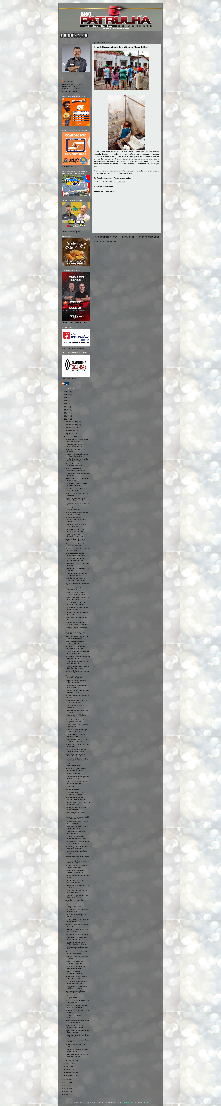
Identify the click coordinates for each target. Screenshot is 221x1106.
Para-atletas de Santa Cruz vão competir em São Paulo (76, 740)
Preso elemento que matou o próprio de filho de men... (75, 559)
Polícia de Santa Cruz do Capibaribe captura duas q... (76, 963)
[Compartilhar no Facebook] (122, 182)
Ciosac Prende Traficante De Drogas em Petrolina (75, 721)
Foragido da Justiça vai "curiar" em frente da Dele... (77, 930)
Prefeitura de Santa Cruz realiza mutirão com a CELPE (77, 1006)
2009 (66, 1091)
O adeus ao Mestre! (72, 789)
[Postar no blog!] (119, 182)
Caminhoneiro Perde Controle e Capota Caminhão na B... (76, 589)
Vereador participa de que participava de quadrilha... (75, 677)
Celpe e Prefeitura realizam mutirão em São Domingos (75, 555)
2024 (66, 398)
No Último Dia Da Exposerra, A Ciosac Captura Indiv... (76, 867)
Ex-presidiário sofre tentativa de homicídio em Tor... (76, 832)
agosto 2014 (70, 434)
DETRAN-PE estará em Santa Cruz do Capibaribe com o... (76, 594)
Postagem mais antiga (148, 237)
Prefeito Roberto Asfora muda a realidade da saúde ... (76, 987)
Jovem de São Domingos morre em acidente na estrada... (76, 647)
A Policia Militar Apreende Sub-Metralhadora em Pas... (76, 982)
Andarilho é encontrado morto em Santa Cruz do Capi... (77, 691)
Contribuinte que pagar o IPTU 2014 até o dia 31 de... (76, 701)
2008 (66, 1094)
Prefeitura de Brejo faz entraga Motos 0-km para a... (76, 730)
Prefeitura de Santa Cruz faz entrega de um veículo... (75, 972)
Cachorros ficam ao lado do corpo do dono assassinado (77, 782)
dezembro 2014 (71, 422)
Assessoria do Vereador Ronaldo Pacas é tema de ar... (77, 828)
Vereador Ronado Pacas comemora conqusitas (74, 465)
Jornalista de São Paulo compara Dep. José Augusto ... (77, 847)
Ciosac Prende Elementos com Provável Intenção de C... (76, 499)
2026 (66, 392)
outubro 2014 (71, 428)
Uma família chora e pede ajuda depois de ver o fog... (77, 460)
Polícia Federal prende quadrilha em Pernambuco (77, 891)
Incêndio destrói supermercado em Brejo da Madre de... (77, 662)
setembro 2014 (71, 431)
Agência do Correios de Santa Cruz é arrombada (76, 525)
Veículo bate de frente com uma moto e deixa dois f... (76, 686)
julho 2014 (70, 437)
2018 (66, 407)
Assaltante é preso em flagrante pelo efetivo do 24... (76, 808)
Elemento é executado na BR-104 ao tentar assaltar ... (77, 818)
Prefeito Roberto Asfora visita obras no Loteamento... (76, 938)
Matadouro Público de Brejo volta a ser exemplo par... (78, 803)
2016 (66, 413)
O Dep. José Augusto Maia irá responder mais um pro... (76, 770)
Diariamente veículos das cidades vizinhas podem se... (77, 1021)
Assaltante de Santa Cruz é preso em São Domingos (77, 857)
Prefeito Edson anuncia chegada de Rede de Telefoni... (77, 948)
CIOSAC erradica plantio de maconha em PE (75, 735)
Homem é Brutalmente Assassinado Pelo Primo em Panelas (76, 519)
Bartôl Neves (68, 81)
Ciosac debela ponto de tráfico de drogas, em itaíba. (77, 1031)
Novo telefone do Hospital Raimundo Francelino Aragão (76, 798)
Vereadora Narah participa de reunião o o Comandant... (76, 530)
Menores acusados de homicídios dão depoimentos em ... (77, 953)
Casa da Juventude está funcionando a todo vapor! (75, 470)
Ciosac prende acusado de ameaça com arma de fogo (75, 1026)
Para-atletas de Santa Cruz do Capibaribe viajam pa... (76, 535)
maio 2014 (70, 1063)
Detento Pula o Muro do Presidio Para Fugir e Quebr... (77, 977)
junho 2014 (70, 1060)
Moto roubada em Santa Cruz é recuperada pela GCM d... (76, 545)
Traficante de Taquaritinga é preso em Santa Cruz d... (77, 672)
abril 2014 (69, 1066)
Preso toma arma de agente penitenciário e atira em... (75, 445)
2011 (66, 1085)
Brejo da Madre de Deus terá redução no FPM (75, 706)
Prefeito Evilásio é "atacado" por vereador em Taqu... (77, 574)
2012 (66, 1082)
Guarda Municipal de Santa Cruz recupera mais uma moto (77, 760)
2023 (66, 401)
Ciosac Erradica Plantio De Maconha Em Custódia (75, 813)
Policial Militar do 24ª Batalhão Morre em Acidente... (76, 716)
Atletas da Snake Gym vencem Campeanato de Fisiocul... (76, 540)
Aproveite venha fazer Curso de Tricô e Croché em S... (76, 755)
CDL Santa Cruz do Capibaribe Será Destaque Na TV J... (76, 967)
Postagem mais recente (105, 237)
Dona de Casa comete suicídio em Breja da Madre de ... (77, 509)
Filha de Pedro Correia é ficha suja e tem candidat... (77, 920)
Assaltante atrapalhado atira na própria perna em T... (76, 765)
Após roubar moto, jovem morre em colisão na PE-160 (76, 633)
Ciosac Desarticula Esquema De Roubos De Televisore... (77, 638)
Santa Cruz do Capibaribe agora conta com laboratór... (77, 455)
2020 (66, 404)
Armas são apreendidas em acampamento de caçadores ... (77, 837)
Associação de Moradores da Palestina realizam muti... (76, 750)
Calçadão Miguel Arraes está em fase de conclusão (77, 489)
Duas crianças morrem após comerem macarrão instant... (76, 623)
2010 (66, 1088)
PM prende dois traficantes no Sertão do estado (76, 682)
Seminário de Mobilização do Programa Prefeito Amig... (75, 579)
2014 (66, 419)
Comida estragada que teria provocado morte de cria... (75, 603)
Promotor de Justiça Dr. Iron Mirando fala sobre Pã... (75, 793)
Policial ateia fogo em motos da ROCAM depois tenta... (76, 484)
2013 (66, 1079)
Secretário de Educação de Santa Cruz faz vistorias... (77, 842)
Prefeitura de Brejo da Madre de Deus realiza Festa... (77, 896)
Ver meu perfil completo (70, 91)
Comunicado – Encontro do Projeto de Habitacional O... (78, 550)
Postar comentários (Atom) (109, 241)
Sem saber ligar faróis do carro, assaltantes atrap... (76, 628)
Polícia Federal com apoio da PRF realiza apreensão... (77, 599)
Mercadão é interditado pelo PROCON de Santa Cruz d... (76, 943)
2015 (66, 416)
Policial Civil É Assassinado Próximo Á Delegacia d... (75, 871)
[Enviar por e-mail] (117, 182)
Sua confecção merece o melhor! (77, 934)
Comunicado (70, 786)
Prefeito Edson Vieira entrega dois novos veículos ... (77, 911)
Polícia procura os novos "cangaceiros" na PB (74, 906)
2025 (66, 395)
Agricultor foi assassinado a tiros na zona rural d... (77, 1050)
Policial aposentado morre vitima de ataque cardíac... (77, 608)
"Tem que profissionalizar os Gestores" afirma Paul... (75, 992)
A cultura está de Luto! (73, 773)
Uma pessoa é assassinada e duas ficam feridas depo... (78, 657)
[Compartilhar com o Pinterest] (124, 182)
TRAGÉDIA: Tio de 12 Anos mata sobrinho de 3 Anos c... (77, 1016)
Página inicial (127, 237)
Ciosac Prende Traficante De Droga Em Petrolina (75, 642)
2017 (66, 410)
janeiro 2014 (70, 1075)
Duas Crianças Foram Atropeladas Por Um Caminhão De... (77, 513)
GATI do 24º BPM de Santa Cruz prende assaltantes (77, 881)
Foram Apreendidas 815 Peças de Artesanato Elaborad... (77, 1055)
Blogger (147, 1102)
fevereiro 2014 (71, 1072)
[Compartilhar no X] (121, 182)
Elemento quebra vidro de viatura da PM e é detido (77, 823)
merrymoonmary (128, 1102)
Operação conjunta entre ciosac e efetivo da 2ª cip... (77, 862)
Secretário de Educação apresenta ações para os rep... (77, 777)
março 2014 (70, 1069)
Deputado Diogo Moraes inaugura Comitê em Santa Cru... (77, 667)
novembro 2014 (71, 425)
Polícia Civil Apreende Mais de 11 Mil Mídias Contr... (77, 1036)
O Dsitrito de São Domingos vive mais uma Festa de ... (77, 440)
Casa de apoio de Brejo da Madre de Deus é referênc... (77, 652)
